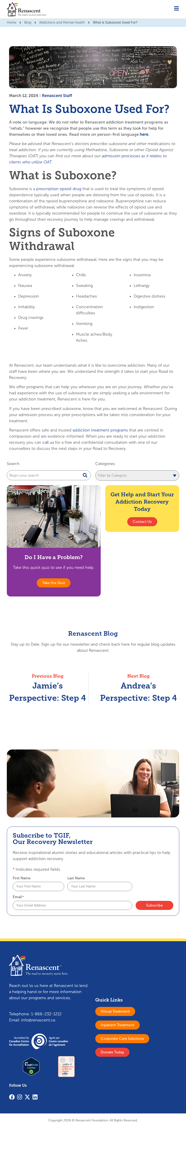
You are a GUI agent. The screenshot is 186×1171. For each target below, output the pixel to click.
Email (18, 897)
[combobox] (49, 475)
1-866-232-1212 (46, 1014)
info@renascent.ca (38, 1020)
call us (48, 442)
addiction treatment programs (100, 430)
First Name (22, 878)
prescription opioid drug (58, 189)
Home (11, 22)
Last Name (76, 878)
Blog (27, 22)
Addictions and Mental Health (62, 22)
